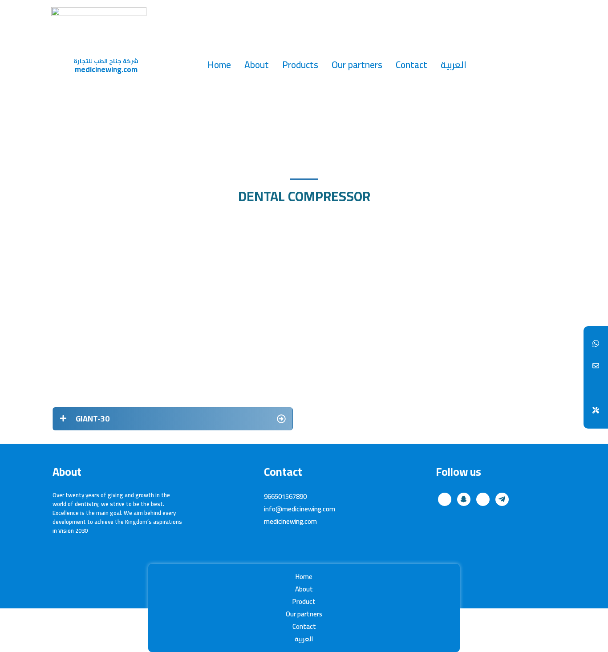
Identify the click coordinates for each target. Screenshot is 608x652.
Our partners (357, 64)
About (256, 64)
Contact (411, 64)
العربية (453, 64)
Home (219, 64)
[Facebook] (596, 344)
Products (300, 64)
